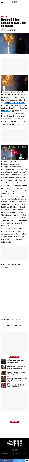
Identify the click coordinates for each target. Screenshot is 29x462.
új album (4, 321)
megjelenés (19, 319)
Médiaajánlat (18, 454)
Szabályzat (11, 454)
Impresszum (5, 454)
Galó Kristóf (12, 30)
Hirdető (25, 454)
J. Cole (13, 319)
